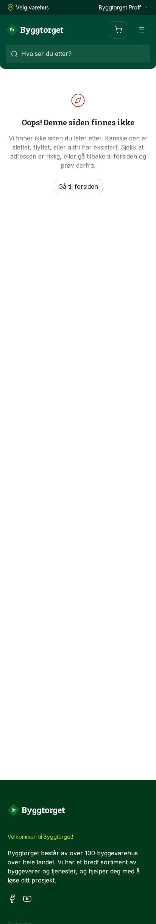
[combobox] (78, 54)
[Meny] (141, 30)
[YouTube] (27, 898)
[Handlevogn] (118, 29)
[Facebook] (12, 898)
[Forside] (35, 30)
